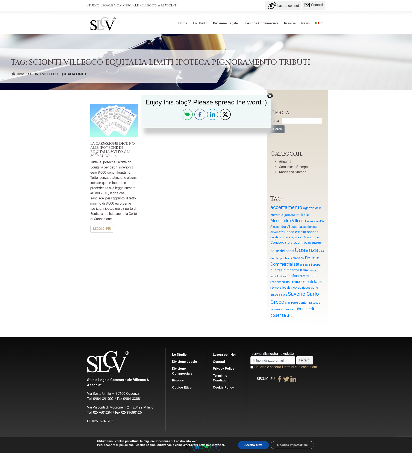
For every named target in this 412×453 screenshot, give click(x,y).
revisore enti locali (307, 281)
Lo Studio (200, 23)
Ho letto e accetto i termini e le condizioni (285, 367)
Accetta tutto (253, 445)
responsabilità (280, 282)
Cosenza (306, 250)
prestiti (304, 276)
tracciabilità (276, 309)
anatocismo (312, 221)
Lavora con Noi (224, 355)
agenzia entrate (295, 214)
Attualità (285, 162)
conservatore (314, 243)
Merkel (274, 276)
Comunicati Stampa (293, 167)
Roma (284, 295)
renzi (312, 276)
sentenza (305, 302)
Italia (304, 270)
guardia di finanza (284, 270)
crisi (321, 251)
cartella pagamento (292, 237)
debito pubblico (281, 258)
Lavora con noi (287, 6)
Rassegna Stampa (292, 172)
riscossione (310, 287)
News (305, 23)
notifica (292, 276)
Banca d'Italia (295, 232)
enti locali (305, 264)
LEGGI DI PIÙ (102, 228)
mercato (313, 270)
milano (282, 276)
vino (289, 315)
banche (312, 232)
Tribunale (288, 309)
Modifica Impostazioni (292, 445)
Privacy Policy (223, 368)
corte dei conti (282, 251)
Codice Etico (182, 387)
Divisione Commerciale (261, 23)
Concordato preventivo (288, 242)
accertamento (286, 207)
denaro (298, 258)
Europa (316, 264)
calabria (275, 237)
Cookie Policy (223, 387)
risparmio (275, 295)
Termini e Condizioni (221, 378)
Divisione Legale (225, 23)
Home (182, 23)
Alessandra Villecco (288, 220)
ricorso (296, 287)
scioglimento (291, 302)
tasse (316, 302)
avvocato (276, 232)
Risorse (290, 23)
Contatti (316, 5)
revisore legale (280, 287)
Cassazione (311, 237)
